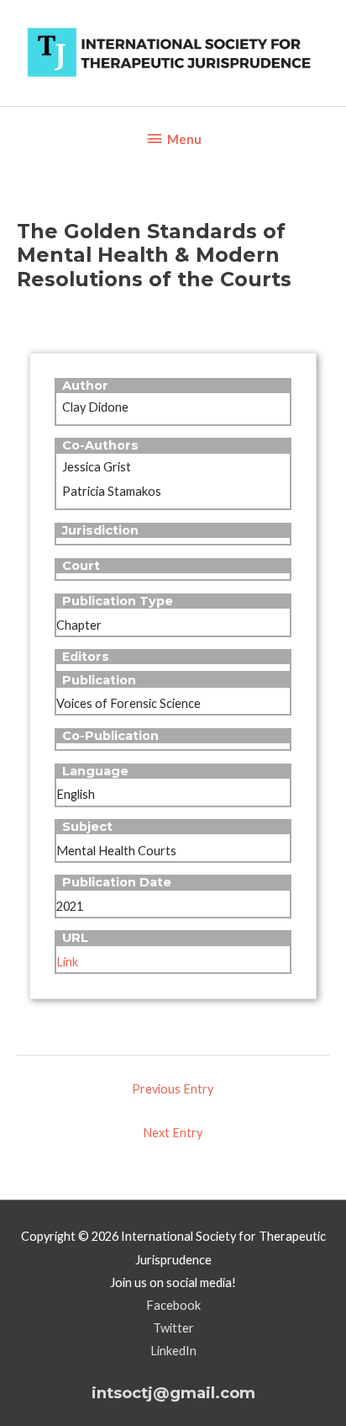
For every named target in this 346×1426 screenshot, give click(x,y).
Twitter (173, 1328)
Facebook (173, 1305)
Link (67, 962)
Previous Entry (172, 1089)
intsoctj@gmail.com (173, 1392)
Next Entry (172, 1132)
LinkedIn (173, 1351)
